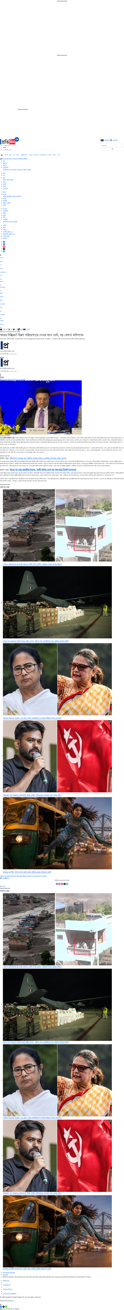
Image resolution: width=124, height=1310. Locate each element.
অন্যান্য (12, 180)
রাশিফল (54, 155)
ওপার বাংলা (5, 188)
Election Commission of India (36, 876)
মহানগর (6, 155)
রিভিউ (10, 196)
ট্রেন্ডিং (4, 213)
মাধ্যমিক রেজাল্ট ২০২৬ (8, 232)
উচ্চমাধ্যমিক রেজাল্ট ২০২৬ (9, 234)
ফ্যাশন (15, 170)
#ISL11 (5, 163)
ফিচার (4, 227)
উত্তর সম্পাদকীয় (13, 222)
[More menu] (122, 155)
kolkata (5, 1275)
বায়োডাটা (5, 201)
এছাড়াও (2, 324)
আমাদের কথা (6, 222)
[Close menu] (0, 255)
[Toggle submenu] (0, 290)
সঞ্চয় (59, 155)
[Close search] (101, 143)
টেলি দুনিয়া (18, 196)
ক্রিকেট (4, 180)
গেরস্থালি (28, 170)
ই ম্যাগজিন (5, 211)
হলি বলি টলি (5, 196)
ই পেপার (5, 209)
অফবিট (4, 184)
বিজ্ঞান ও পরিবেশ (6, 203)
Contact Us (6, 1285)
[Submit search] (112, 149)
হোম (4, 161)
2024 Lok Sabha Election (8, 876)
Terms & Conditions (9, 1293)
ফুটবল (8, 180)
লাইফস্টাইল (43, 155)
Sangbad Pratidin (9, 1273)
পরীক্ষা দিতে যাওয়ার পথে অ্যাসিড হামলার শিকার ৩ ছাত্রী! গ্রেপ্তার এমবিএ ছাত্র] (38, 458)
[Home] (9, 140)
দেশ (14, 155)
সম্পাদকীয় (5, 219)
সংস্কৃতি (14, 196)
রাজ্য (10, 155)
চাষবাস (4, 205)
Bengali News (22, 876)
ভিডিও (4, 217)
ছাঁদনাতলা (5, 238)
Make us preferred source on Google (13, 379)
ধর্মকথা (4, 186)
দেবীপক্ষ (5, 229)
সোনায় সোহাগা (6, 236)
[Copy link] (3, 357)
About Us (6, 1280)
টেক (22, 170)
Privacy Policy (7, 1289)
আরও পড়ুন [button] (2, 886)
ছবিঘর (49, 155)
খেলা (30, 155)
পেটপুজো (19, 170)
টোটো (25, 170)
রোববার (4, 225)
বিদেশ (17, 155)
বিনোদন (36, 155)
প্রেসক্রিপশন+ (23, 155)
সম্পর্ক (11, 170)
